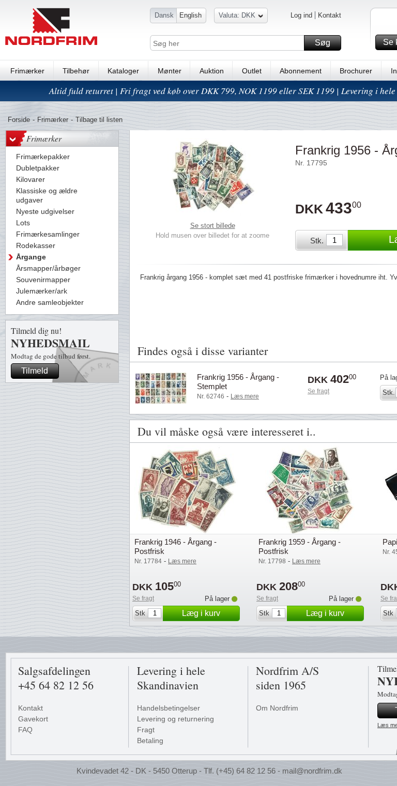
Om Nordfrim (277, 708)
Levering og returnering (175, 719)
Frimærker (27, 71)
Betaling (150, 740)
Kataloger (123, 71)
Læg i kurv (201, 613)
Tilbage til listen (99, 120)
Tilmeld (34, 370)
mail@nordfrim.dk (312, 770)
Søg (322, 42)
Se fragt (318, 391)
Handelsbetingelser (168, 708)
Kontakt (329, 15)
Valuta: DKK (237, 15)
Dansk (164, 15)
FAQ (25, 730)
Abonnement (301, 71)
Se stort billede (212, 225)
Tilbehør (76, 71)
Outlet (252, 71)
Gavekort (33, 719)
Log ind (301, 15)
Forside (19, 120)
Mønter (169, 71)
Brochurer (356, 71)
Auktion (212, 71)
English (190, 15)
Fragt (146, 730)
